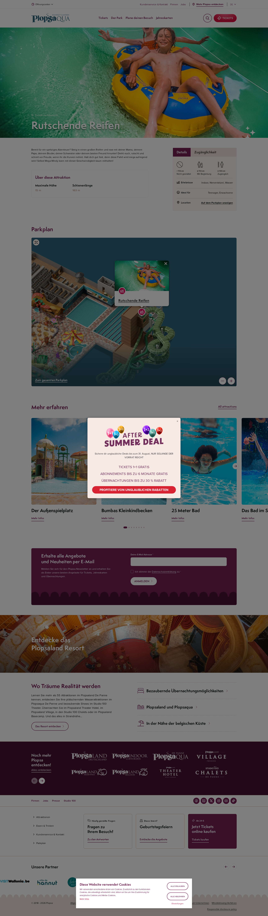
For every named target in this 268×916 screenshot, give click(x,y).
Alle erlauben (178, 886)
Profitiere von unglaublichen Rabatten (134, 490)
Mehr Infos (84, 899)
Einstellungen (178, 904)
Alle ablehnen (177, 896)
